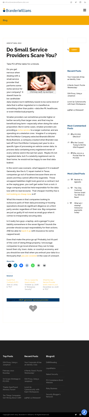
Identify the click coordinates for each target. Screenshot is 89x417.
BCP (21, 300)
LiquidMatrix (51, 368)
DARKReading (51, 362)
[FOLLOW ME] (76, 2)
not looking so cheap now (19, 194)
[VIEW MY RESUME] (85, 2)
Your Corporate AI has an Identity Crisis (75, 78)
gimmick (28, 300)
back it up (26, 231)
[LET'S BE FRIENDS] (80, 2)
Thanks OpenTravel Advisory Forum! (10, 388)
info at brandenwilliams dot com (17, 2)
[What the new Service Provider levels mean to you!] (52, 284)
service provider (40, 300)
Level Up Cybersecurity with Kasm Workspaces (76, 103)
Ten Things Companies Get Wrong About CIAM (12, 397)
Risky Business (51, 388)
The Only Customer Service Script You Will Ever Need (76, 192)
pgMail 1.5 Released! (75, 110)
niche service (24, 130)
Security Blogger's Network (53, 395)
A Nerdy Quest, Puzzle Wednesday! (76, 86)
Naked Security (52, 374)
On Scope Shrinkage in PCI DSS (11, 380)
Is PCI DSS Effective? (74, 135)
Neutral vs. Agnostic (75, 181)
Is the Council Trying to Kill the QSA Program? (76, 144)
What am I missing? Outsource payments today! (75, 207)
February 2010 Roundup (8, 372)
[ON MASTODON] (71, 2)
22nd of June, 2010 (14, 43)
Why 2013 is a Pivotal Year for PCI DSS (76, 155)
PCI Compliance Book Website (54, 381)
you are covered (29, 256)
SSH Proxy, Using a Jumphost (74, 95)
